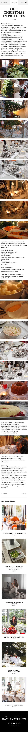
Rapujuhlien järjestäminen (14, 637)
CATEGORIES (14, 2)
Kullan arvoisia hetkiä (14, 705)
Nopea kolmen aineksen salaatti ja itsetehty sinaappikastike (14, 568)
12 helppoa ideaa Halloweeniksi (14, 533)
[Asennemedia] (19, 723)
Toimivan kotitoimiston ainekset (14, 603)
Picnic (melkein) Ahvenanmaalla (14, 671)
